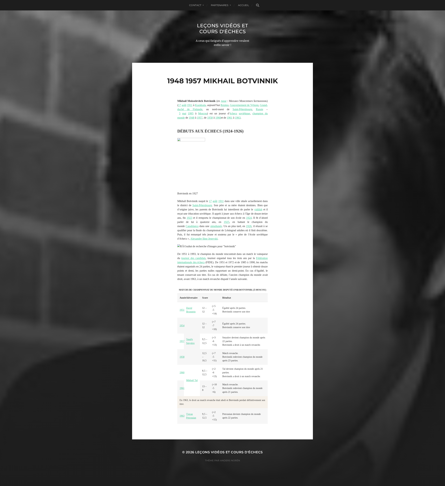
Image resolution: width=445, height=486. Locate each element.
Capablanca (192, 226)
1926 (249, 226)
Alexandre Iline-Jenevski (204, 238)
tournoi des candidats (193, 258)
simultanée (216, 226)
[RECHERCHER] (257, 5)
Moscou (202, 113)
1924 (249, 217)
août (184, 105)
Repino (225, 105)
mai (184, 113)
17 (179, 105)
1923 (189, 217)
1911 (189, 105)
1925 (226, 221)
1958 (210, 117)
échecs (233, 113)
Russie (259, 109)
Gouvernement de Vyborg (244, 105)
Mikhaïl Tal (192, 380)
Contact (195, 5)
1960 (218, 117)
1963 (238, 117)
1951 (182, 310)
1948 (191, 117)
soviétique (244, 113)
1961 (229, 117)
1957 (200, 117)
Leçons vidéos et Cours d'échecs (222, 28)
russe (223, 100)
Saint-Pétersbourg (242, 109)
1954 (182, 325)
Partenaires (219, 5)
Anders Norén (230, 460)
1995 (190, 113)
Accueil (243, 5)
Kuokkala (200, 105)
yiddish (258, 209)
